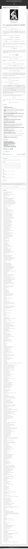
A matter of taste (5, 480)
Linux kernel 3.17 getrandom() (7, 400)
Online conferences (6, 287)
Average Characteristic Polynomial (7, 435)
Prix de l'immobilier (6, 514)
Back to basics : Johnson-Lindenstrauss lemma (9, 217)
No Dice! (4, 516)
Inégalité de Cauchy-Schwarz (7, 522)
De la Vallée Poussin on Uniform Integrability (9, 416)
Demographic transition (6, 453)
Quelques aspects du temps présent (8, 385)
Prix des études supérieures (7, 359)
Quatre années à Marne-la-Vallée (7, 429)
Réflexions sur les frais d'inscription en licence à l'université (10, 365)
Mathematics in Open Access (7, 357)
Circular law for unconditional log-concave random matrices (10, 437)
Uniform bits (5, 517)
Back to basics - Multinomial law (7, 432)
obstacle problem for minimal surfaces (11, 25)
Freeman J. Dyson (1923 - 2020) (6, 154)
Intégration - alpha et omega (7, 372)
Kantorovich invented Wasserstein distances (9, 366)
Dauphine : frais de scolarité (7, 375)
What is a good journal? (6, 444)
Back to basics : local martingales (7, 281)
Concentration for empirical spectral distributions (9, 525)
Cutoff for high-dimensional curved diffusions (9, 211)
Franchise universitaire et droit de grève (8, 295)
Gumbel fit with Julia (6, 337)
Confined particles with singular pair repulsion (9, 424)
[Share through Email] (10, 149)
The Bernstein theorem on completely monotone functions (10, 438)
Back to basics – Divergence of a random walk (9, 367)
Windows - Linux (5, 345)
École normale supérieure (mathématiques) (8, 267)
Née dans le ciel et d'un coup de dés (8, 307)
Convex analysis (5, 485)
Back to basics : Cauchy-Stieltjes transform (8, 246)
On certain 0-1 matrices (6, 394)
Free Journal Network (6, 329)
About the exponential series (7, 354)
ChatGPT (5, 196)
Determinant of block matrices (7, 451)
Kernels (4, 311)
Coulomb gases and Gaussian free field (8, 331)
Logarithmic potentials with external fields (9, 132)
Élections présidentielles (6, 458)
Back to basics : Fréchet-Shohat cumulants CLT (9, 204)
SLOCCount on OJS (6, 395)
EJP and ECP (5, 475)
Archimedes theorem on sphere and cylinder (9, 230)
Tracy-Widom (5, 509)
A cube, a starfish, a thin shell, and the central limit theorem (10, 428)
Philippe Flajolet (5, 515)
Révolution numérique (6, 445)
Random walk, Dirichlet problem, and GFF (8, 403)
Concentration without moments (7, 339)
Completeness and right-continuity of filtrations (9, 268)
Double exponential (6, 532)
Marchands (5, 464)
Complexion (5, 360)
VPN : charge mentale (6, 350)
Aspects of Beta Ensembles (7, 315)
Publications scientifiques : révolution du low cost (9, 431)
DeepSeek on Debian (6, 197)
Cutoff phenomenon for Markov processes (8, 233)
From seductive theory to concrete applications (9, 465)
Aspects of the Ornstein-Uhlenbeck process (8, 374)
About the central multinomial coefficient (8, 382)
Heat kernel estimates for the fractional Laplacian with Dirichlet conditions (14, 127)
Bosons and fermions (6, 459)
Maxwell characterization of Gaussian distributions (9, 318)
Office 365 (5, 344)
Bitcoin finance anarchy (6, 502)
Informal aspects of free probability (8, 408)
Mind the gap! (5, 361)
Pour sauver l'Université (6, 443)
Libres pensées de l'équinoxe (7, 229)
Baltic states (5, 393)
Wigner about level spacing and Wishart (8, 402)
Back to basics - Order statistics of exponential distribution (10, 411)
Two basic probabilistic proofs (7, 495)
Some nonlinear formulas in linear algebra (8, 507)
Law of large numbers (6, 317)
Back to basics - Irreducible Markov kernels (8, 358)
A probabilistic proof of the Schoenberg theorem (9, 442)
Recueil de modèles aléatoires (7, 371)
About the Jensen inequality (7, 423)
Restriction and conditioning (7, 195)
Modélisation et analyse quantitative (8, 280)
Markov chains (5, 489)
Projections (5, 314)
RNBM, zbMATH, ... (6, 273)
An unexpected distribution (7, 301)
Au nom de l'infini (5, 290)
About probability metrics (6, 223)
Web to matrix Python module (7, 471)
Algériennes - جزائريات (6, 231)
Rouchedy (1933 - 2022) (6, 240)
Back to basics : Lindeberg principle (8, 225)
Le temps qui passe (6, 208)
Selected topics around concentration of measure (9, 201)
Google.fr (5, 521)
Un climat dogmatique (6, 538)
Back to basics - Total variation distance (8, 536)
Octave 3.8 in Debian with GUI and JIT (8, 417)
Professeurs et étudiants (6, 308)
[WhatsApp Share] (8, 149)
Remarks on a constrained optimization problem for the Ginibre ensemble (14, 113)
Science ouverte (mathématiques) (7, 265)
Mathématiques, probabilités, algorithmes (8, 364)
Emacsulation (5, 452)
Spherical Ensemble (6, 207)
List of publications (6, 379)
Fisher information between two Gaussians (8, 274)
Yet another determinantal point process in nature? (9, 322)
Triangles (5, 421)
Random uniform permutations (7, 499)
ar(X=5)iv (5, 261)
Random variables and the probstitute (8, 446)
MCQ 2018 (5, 300)
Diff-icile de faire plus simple (7, 468)
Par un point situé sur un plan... (7, 323)
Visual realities (5, 439)
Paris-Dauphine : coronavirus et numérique (8, 293)
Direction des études (6, 193)
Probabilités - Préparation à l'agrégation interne (9, 368)
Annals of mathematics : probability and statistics (9, 303)
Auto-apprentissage (6, 343)
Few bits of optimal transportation (7, 260)
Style (2, 548)
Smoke (4, 508)
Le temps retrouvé (6, 272)
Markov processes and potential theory (9, 122)
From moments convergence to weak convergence (9, 530)
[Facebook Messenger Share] (3, 149)
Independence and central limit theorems (8, 478)
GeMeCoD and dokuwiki (6, 486)
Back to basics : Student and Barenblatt (8, 224)
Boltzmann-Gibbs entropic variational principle (9, 258)
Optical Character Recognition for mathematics (9, 503)
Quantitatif (5, 332)
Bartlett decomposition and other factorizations (9, 378)
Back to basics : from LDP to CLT (7, 232)
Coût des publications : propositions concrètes (9, 425)
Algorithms (5, 460)
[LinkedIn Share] (7, 149)
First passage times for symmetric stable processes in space (12, 119)
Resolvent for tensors (6, 237)
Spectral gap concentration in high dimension (9, 218)
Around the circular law (6, 487)
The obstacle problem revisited (8, 107)
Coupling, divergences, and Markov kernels (8, 294)
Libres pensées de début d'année (21, 154)
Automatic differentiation (6, 330)
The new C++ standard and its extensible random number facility (11, 496)
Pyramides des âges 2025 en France (8, 209)
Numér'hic (5, 296)
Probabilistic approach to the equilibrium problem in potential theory (13, 124)
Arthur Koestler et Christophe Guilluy (8, 222)
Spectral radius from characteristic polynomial (9, 266)
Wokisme (5, 239)
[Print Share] (12, 149)
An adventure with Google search (7, 386)
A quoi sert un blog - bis (6, 510)
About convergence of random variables (8, 302)
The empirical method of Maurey (7, 500)
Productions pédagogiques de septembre (8, 401)
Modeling (5, 288)
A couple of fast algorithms (7, 493)
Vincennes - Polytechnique (7, 373)
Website (4, 176)
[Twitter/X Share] (5, 149)
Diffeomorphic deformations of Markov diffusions (9, 203)
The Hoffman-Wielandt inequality (7, 474)
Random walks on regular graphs (7, 415)
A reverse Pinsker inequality (7, 238)
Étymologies (5, 353)
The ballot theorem (6, 450)
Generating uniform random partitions (8, 457)
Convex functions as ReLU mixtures (8, 210)
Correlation (5, 529)
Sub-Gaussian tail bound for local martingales (9, 279)
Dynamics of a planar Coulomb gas (8, 264)
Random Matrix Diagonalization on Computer (9, 336)
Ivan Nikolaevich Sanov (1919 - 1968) (8, 216)
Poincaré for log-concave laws (7, 244)
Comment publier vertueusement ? (7, 259)
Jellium (4, 309)
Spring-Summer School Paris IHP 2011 (8, 501)
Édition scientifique (6, 243)
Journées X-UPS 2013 (6, 436)
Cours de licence (5, 247)
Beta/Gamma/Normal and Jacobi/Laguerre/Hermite (9, 202)
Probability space (5, 304)
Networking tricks (6, 479)
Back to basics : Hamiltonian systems (8, 236)
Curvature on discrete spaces (7, 528)
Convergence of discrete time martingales (8, 282)
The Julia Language (6, 414)
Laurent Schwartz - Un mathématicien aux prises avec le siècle (11, 409)
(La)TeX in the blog (6, 539)
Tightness (5, 388)
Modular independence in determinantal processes (9, 194)
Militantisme (5, 297)
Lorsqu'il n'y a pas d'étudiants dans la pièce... (9, 472)
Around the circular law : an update (7, 324)
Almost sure (5, 321)
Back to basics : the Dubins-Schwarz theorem (9, 275)
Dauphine (5, 316)
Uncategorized (7, 151)
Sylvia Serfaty (23, 25)
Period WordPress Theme (12, 547)
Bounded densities (6, 531)
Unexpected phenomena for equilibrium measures (9, 257)
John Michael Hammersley (7, 488)
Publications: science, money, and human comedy (9, 467)
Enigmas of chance (6, 381)
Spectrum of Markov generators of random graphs (9, 466)
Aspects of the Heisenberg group (7, 481)
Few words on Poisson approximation (8, 537)
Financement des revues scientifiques (8, 310)
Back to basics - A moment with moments (8, 418)
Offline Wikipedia (5, 407)
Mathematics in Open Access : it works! (8, 352)
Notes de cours (5, 523)
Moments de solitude (6, 535)
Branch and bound (6, 482)
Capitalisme (5, 494)
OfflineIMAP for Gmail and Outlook (7, 346)
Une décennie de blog (6, 289)
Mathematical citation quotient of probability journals (10, 422)
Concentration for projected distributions (8, 215)
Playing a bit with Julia (6, 338)
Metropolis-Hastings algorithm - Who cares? (9, 396)
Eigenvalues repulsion (6, 253)
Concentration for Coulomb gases (7, 351)
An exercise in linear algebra (7, 389)
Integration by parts (6, 473)
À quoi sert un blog (6, 524)
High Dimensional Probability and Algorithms (9, 325)
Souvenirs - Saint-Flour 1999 (7, 410)
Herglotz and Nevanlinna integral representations (9, 200)
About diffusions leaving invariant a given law (9, 347)
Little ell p (5, 254)
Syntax (1, 548)
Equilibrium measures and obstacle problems (9, 251)
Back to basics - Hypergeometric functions (8, 286)
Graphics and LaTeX (6, 492)
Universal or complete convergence (8, 430)
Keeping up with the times (6, 245)
